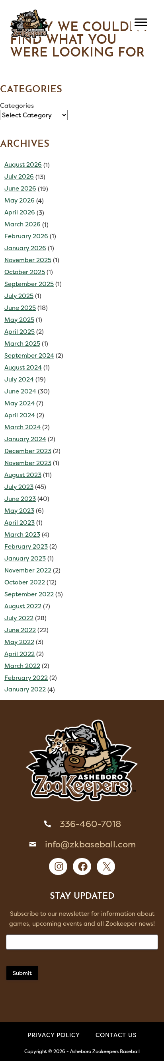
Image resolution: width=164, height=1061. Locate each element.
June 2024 (20, 391)
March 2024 (22, 427)
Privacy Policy (53, 1035)
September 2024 (29, 355)
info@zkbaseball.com (90, 844)
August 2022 (22, 606)
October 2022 (24, 582)
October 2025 (24, 272)
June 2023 (20, 498)
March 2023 (22, 534)
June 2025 (20, 308)
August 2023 (22, 475)
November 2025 (27, 260)
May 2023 (19, 510)
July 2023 (18, 487)
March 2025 (22, 343)
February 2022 (26, 678)
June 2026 (20, 188)
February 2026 (26, 236)
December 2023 (27, 451)
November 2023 (27, 463)
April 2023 (19, 522)
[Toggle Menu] (141, 22)
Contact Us (116, 1035)
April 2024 (19, 415)
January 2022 (25, 689)
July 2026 (19, 176)
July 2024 (19, 379)
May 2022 (19, 642)
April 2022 (19, 654)
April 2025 (19, 331)
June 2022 (20, 630)
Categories (17, 105)
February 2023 (26, 546)
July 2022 (18, 618)
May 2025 (19, 319)
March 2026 (22, 224)
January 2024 (25, 439)
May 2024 (19, 403)
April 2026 (19, 212)
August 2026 (23, 164)
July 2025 (18, 296)
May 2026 (19, 200)
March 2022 (22, 666)
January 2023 (25, 558)
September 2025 (29, 284)
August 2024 (23, 367)
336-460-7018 (90, 824)
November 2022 (27, 570)
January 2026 (25, 248)
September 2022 (29, 594)
